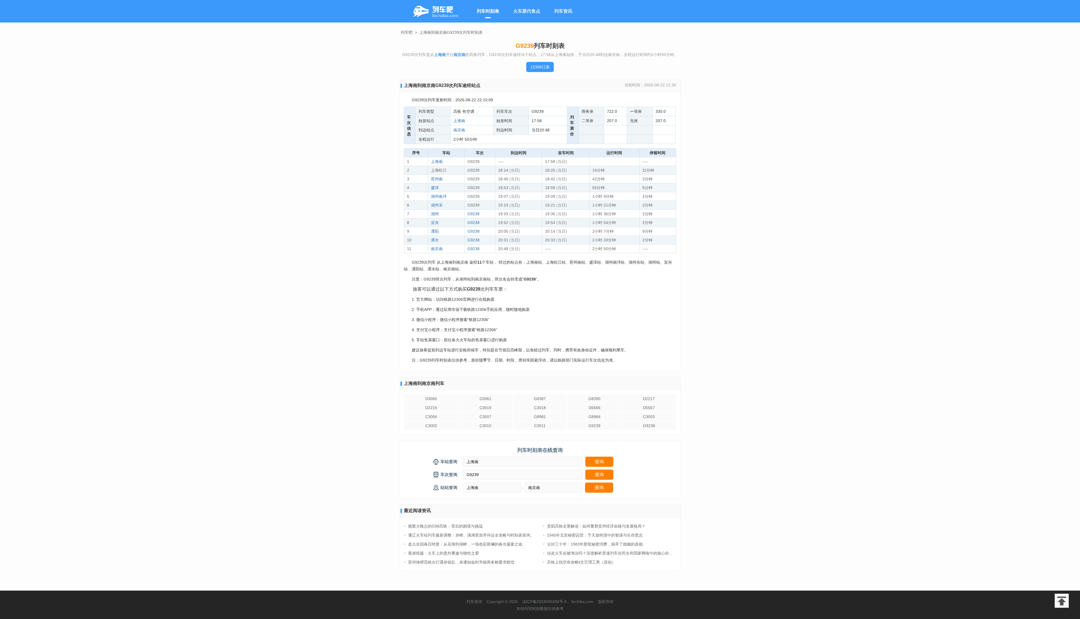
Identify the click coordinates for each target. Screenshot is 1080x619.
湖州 (435, 214)
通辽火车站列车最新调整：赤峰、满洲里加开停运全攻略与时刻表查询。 (471, 535)
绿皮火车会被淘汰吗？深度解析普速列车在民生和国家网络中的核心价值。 (611, 553)
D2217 (649, 398)
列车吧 (407, 32)
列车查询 (474, 601)
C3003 (649, 416)
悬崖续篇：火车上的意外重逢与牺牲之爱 (443, 553)
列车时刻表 (488, 11)
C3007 (485, 416)
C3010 (485, 425)
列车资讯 (563, 11)
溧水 (435, 240)
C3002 (431, 425)
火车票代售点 (526, 11)
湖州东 (437, 205)
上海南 (459, 120)
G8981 (540, 416)
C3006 (431, 416)
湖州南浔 (439, 196)
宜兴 (435, 222)
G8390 (594, 398)
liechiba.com (582, 601)
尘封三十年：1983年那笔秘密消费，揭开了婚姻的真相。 (597, 544)
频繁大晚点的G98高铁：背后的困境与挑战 (445, 526)
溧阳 (435, 231)
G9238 (473, 214)
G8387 (540, 398)
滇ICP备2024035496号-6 (544, 601)
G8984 (594, 416)
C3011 (540, 425)
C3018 (540, 407)
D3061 (485, 398)
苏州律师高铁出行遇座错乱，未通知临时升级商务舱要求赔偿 (461, 562)
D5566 (594, 407)
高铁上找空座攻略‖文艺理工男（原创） (581, 562)
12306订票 (540, 67)
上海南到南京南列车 (424, 383)
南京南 (459, 130)
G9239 (594, 425)
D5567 (649, 407)
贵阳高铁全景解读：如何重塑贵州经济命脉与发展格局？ (596, 526)
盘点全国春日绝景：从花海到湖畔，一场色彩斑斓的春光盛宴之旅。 (467, 544)
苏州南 (437, 179)
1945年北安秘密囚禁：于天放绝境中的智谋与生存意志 (595, 535)
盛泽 (435, 187)
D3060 (431, 398)
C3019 (485, 407)
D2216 (431, 407)
